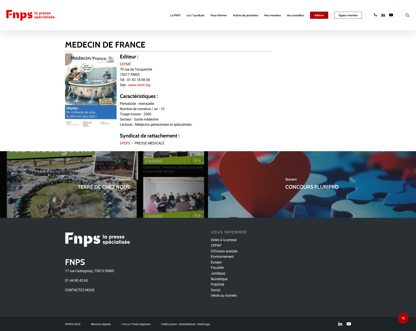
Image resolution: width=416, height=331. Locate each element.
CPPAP (216, 245)
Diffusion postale (224, 251)
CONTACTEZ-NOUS (79, 290)
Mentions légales (101, 324)
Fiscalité (217, 268)
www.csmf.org (139, 85)
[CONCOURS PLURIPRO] (312, 184)
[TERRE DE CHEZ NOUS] (104, 184)
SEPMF (125, 64)
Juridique (218, 273)
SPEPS (125, 143)
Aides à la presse (224, 240)
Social (215, 290)
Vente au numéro (224, 295)
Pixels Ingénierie (141, 324)
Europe (216, 262)
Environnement (222, 257)
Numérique (219, 279)
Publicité (217, 284)
